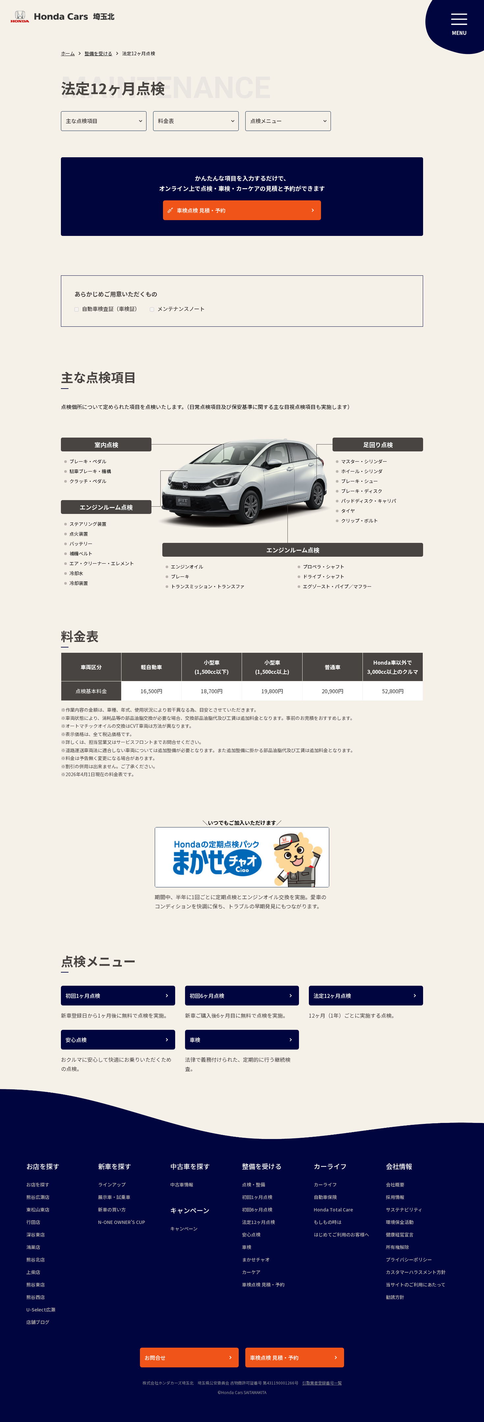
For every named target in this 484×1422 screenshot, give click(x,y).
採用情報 (395, 1197)
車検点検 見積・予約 (263, 1284)
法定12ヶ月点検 (258, 1222)
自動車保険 (325, 1197)
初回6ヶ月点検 (257, 1209)
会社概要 (395, 1184)
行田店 (33, 1222)
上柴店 (33, 1272)
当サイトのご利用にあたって (415, 1284)
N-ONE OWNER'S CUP (121, 1222)
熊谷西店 (35, 1297)
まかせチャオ (256, 1259)
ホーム (68, 53)
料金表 (166, 121)
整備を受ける (98, 53)
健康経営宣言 (400, 1234)
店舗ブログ (37, 1322)
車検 (246, 1247)
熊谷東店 (35, 1284)
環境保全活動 (400, 1222)
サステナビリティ (404, 1209)
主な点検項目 (81, 121)
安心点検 (251, 1234)
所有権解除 (397, 1247)
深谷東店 (35, 1234)
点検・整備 (253, 1184)
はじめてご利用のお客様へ (341, 1234)
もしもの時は (327, 1222)
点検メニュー (266, 121)
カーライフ (325, 1184)
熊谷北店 (35, 1259)
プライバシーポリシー (409, 1259)
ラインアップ (112, 1184)
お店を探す (37, 1184)
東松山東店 (37, 1209)
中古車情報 (181, 1184)
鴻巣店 (33, 1247)
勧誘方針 (395, 1297)
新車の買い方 (112, 1209)
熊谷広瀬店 (37, 1197)
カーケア (251, 1272)
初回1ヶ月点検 (257, 1197)
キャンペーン (184, 1228)
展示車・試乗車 (114, 1197)
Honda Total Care (333, 1209)
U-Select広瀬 (40, 1309)
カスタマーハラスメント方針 (416, 1272)
